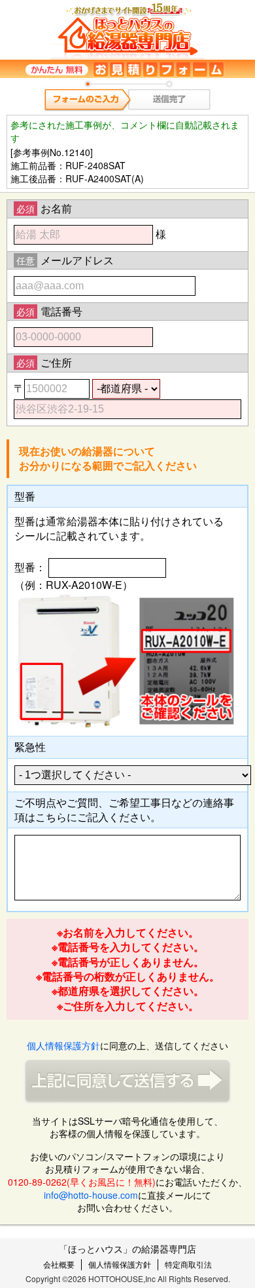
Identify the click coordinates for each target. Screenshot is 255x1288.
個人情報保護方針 (63, 1045)
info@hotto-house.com (91, 1194)
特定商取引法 (188, 1264)
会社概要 (59, 1264)
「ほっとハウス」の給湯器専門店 (127, 1248)
